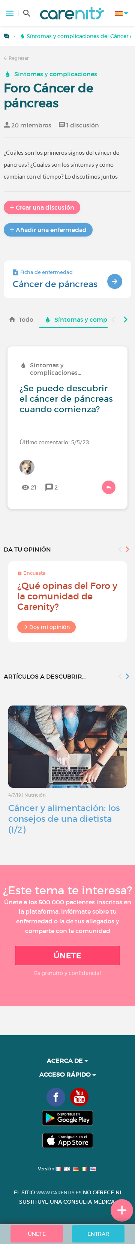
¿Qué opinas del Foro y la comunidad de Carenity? (67, 596)
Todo (26, 319)
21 (33, 487)
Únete (67, 955)
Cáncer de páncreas (55, 284)
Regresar (18, 58)
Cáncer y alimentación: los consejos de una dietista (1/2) (64, 819)
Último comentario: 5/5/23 (54, 441)
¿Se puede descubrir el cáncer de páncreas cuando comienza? (66, 398)
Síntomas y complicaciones (55, 74)
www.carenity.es (58, 1192)
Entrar (98, 1234)
